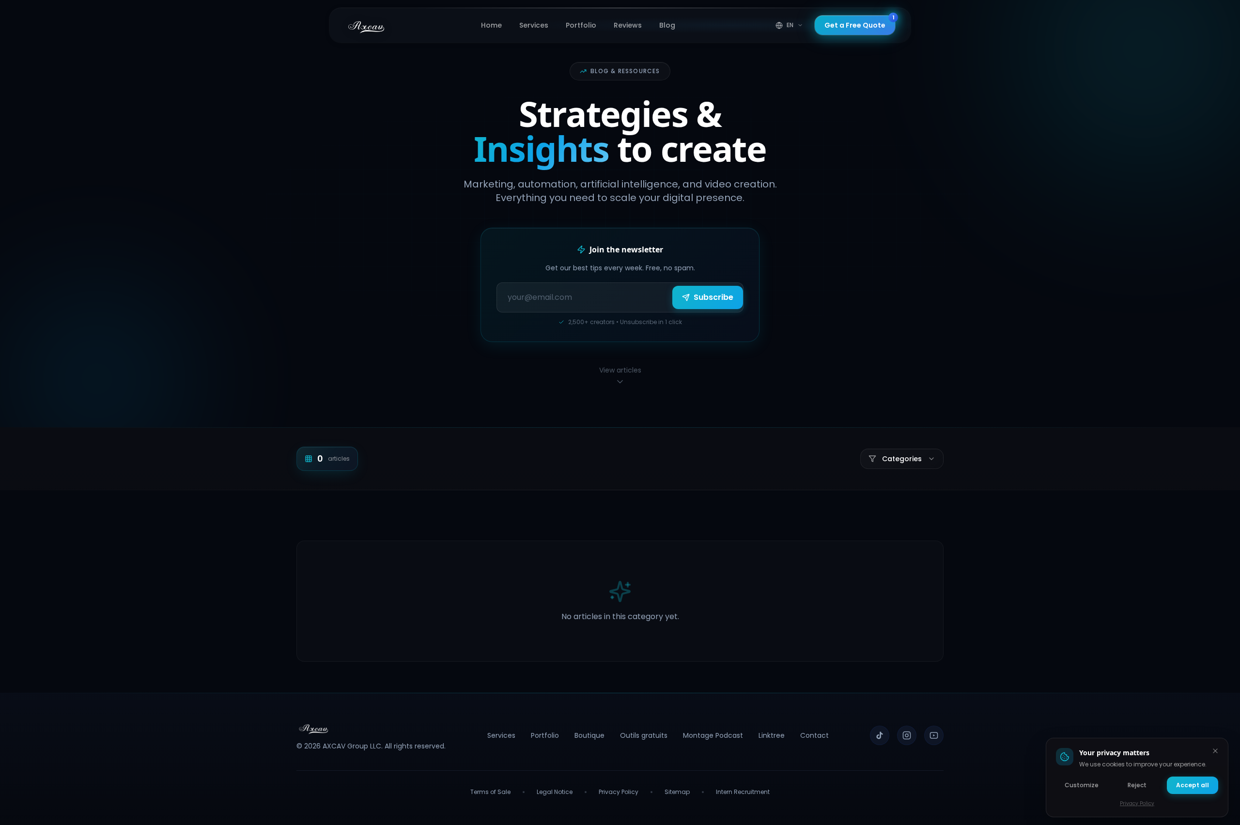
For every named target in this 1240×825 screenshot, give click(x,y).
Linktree (772, 735)
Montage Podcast (713, 735)
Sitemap (677, 792)
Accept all (1192, 785)
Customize (1082, 785)
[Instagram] (906, 735)
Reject (1137, 785)
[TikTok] (879, 735)
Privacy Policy (618, 792)
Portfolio (581, 25)
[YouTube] (934, 735)
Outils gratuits (643, 735)
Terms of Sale (490, 792)
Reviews (628, 25)
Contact (814, 735)
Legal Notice (555, 792)
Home (491, 25)
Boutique (589, 735)
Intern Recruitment (743, 792)
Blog (667, 25)
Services (533, 25)
